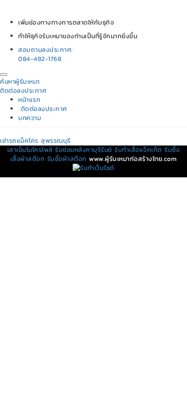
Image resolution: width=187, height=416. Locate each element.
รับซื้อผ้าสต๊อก (67, 159)
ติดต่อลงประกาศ (23, 90)
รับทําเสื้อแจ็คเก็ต (138, 150)
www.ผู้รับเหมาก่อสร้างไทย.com (133, 159)
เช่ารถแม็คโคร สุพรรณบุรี (35, 140)
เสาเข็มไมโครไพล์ (30, 150)
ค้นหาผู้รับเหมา (20, 81)
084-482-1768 (39, 59)
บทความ (29, 118)
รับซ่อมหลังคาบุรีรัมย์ (83, 150)
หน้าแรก (29, 100)
